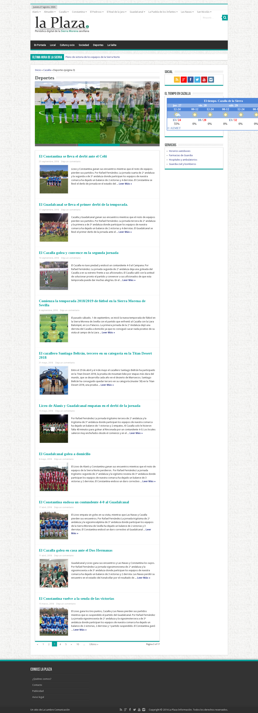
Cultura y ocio (67, 44)
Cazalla (63, 11)
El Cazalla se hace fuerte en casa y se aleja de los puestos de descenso (97, 116)
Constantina (78, 11)
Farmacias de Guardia (181, 155)
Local (53, 44)
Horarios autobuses (179, 151)
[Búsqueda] (225, 17)
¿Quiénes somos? (41, 678)
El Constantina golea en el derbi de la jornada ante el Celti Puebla (100, 57)
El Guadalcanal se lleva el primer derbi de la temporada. (83, 204)
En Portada (40, 44)
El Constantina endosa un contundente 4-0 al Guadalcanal (84, 502)
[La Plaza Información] (61, 31)
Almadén (49, 11)
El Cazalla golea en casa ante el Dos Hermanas (75, 550)
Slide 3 (139, 145)
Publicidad (38, 691)
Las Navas (186, 11)
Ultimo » (93, 644)
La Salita (111, 44)
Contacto (37, 685)
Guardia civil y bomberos (182, 164)
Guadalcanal (136, 11)
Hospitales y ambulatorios (183, 159)
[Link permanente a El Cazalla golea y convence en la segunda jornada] (54, 275)
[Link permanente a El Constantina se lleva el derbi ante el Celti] (54, 179)
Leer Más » (125, 183)
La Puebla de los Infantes (162, 11)
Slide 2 (97, 145)
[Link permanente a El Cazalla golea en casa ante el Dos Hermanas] (54, 573)
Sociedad (84, 44)
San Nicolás (203, 11)
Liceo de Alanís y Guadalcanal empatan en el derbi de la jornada (89, 406)
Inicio (38, 70)
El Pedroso (96, 11)
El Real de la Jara (115, 11)
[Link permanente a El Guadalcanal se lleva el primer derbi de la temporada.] (54, 227)
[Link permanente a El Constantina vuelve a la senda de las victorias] (54, 621)
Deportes (98, 44)
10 (77, 644)
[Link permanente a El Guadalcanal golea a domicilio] (54, 477)
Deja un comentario (71, 161)
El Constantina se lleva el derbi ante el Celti (73, 156)
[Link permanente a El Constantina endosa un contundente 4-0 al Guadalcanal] (54, 525)
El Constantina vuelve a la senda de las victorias (76, 599)
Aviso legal (38, 697)
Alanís (35, 11)
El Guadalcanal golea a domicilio (64, 454)
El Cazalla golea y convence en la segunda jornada (78, 253)
